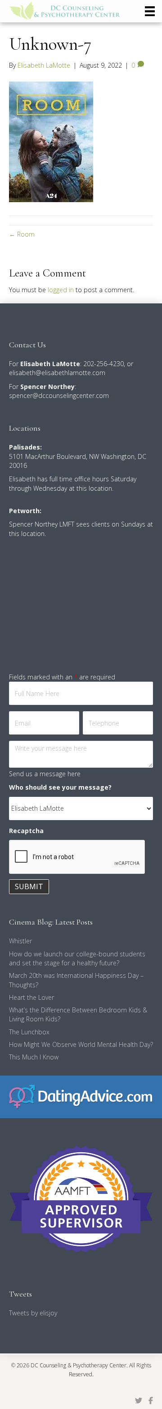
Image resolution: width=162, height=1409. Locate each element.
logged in (61, 289)
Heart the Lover (31, 997)
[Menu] (150, 11)
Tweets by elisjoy (33, 1313)
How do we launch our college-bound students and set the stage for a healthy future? (77, 958)
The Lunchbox (29, 1032)
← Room (22, 234)
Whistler (20, 941)
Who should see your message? (60, 787)
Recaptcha (26, 830)
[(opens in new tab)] (81, 1096)
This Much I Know (33, 1057)
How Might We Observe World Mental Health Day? (81, 1044)
